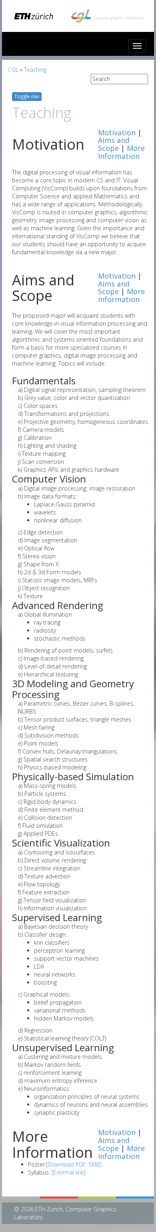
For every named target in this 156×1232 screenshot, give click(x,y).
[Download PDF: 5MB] (74, 1164)
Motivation (117, 132)
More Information (121, 152)
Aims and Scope (114, 144)
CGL (13, 69)
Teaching (35, 69)
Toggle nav (26, 96)
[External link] (69, 1172)
